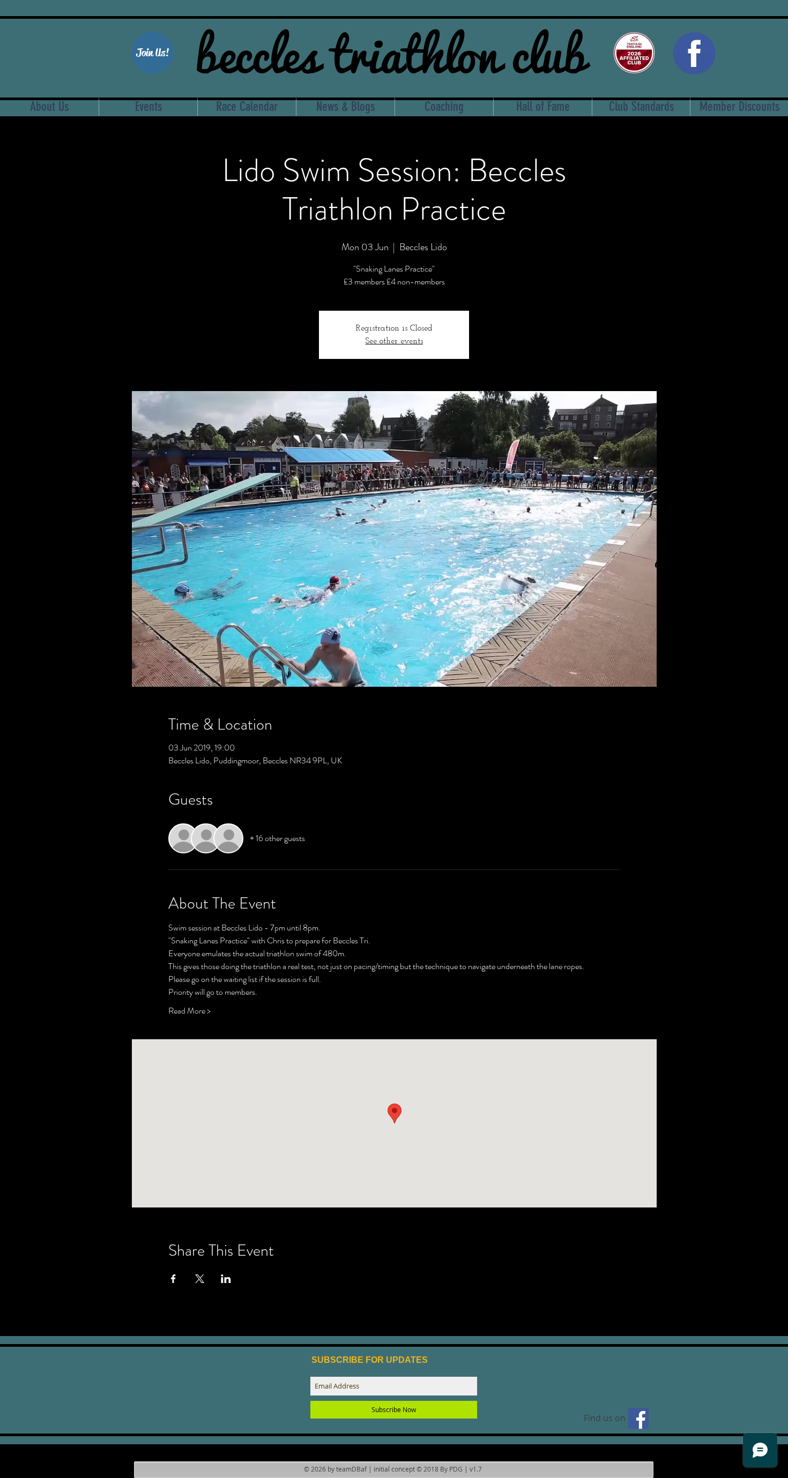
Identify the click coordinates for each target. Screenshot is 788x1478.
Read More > (189, 1011)
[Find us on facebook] (638, 1418)
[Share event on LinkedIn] (226, 1278)
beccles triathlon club (390, 51)
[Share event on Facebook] (173, 1278)
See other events (394, 341)
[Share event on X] (200, 1278)
